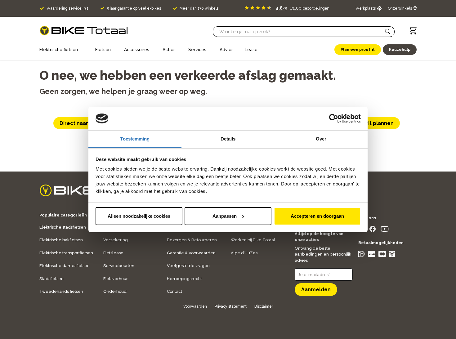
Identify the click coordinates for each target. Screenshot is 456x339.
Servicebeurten (118, 265)
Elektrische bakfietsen (61, 240)
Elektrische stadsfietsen (62, 227)
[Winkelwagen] (413, 30)
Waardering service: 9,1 (67, 8)
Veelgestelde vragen (188, 265)
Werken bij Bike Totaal (253, 240)
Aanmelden (316, 289)
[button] (388, 31)
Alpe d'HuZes (244, 253)
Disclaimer (263, 306)
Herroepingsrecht (184, 278)
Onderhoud (115, 291)
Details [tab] (228, 138)
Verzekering (115, 240)
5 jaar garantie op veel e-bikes (134, 8)
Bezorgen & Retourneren (192, 240)
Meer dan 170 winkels (199, 8)
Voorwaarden (195, 306)
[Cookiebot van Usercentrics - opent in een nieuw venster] (333, 118)
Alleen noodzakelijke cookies (139, 216)
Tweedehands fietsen (61, 291)
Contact (174, 291)
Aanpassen (224, 216)
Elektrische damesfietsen (64, 265)
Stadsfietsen (51, 278)
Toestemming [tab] (135, 138)
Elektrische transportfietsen (66, 253)
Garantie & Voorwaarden (191, 253)
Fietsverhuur (115, 278)
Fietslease (113, 253)
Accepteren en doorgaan (317, 216)
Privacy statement (231, 306)
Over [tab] (321, 138)
